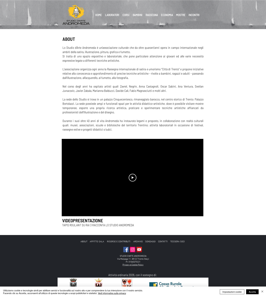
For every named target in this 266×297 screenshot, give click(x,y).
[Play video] (132, 177)
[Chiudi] (262, 292)
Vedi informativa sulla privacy (112, 293)
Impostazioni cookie (232, 291)
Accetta (252, 291)
